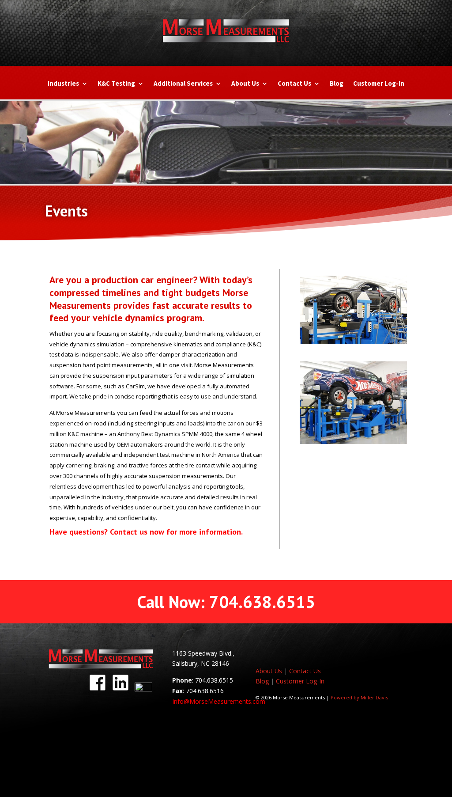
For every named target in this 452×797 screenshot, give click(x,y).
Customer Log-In (378, 83)
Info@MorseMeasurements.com (218, 701)
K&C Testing (116, 83)
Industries (63, 83)
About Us (245, 83)
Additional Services (183, 83)
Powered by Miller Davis (359, 697)
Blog (336, 83)
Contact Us (294, 83)
